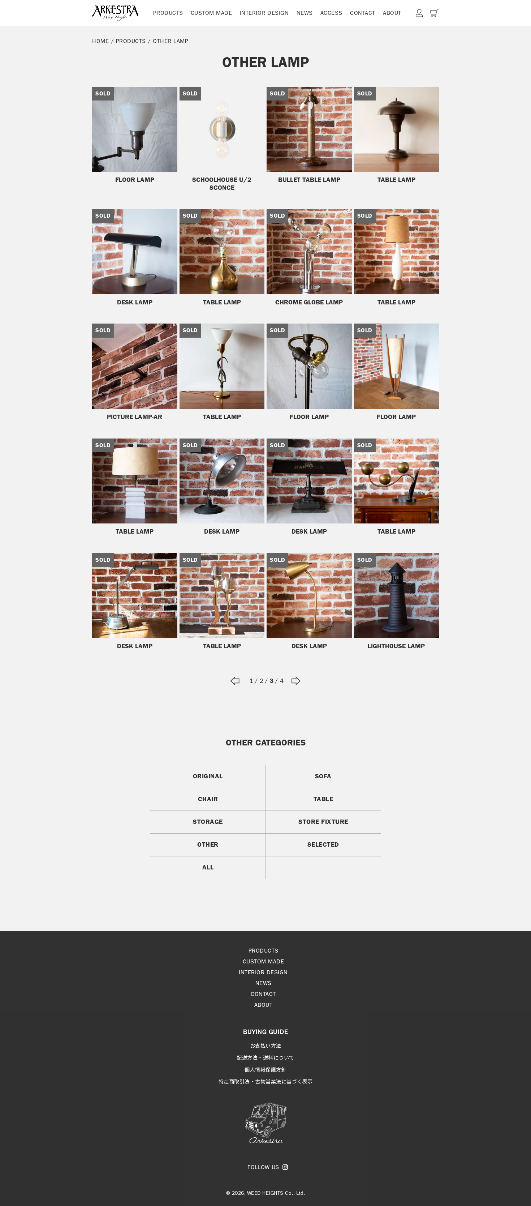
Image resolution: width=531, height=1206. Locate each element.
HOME (100, 41)
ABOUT (392, 12)
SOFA (323, 776)
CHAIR (208, 799)
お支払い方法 (265, 1045)
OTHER (208, 844)
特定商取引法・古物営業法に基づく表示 (266, 1081)
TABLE (323, 799)
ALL (208, 867)
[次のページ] (296, 680)
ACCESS (331, 12)
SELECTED (323, 844)
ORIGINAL (208, 776)
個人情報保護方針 (265, 1069)
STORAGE (208, 822)
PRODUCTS (168, 12)
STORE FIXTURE (323, 822)
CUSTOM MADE (211, 12)
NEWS (305, 12)
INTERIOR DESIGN (264, 12)
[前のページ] (234, 680)
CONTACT (362, 12)
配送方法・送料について (265, 1057)
